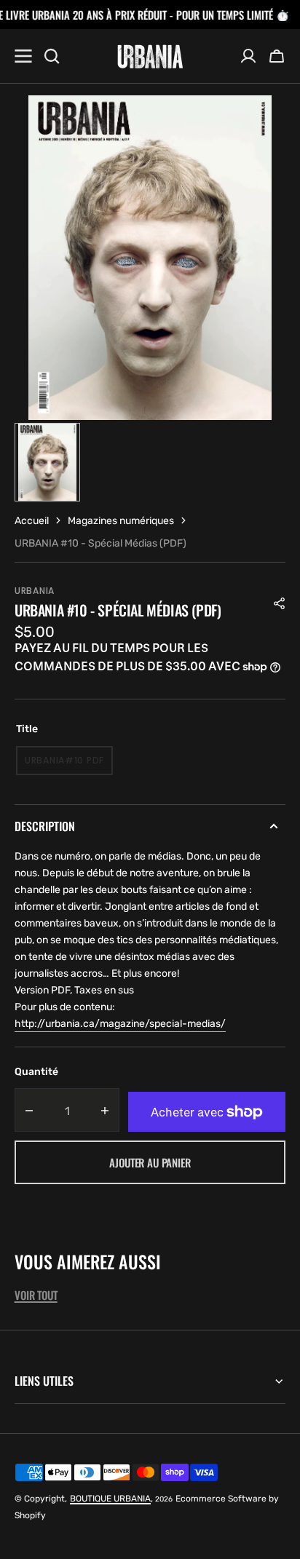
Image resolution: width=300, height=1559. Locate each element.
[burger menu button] (23, 56)
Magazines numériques (121, 521)
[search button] (51, 56)
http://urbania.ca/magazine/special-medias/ (120, 1023)
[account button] (248, 56)
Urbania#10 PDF (69, 764)
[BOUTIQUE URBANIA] (150, 56)
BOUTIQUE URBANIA (110, 1498)
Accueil (32, 521)
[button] (276, 56)
